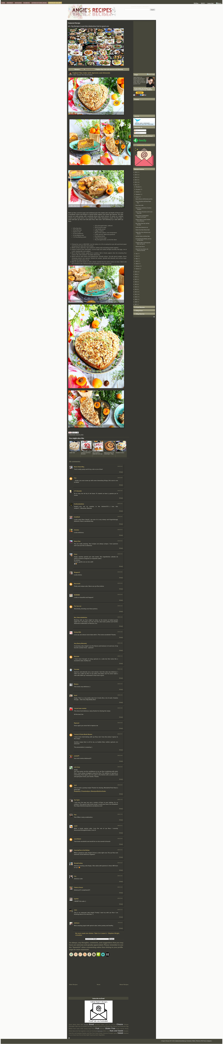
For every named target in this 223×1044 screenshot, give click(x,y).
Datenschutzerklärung (180, 1041)
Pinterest (198, 1041)
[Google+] (80, 956)
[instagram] (94, 956)
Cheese (120, 1024)
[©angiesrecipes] (96, 65)
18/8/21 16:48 (119, 887)
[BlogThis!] (74, 432)
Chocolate (71, 1026)
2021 (136, 184)
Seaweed (71, 1035)
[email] (107, 956)
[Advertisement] (144, 47)
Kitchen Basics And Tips (74, 1031)
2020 (136, 271)
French (93, 1028)
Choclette (76, 669)
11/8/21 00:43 (119, 466)
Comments (137, 133)
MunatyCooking (78, 863)
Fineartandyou (85, 791)
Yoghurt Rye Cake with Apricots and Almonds (91, 73)
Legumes (83, 1031)
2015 (136, 284)
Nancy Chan (77, 541)
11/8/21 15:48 (119, 631)
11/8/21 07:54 (119, 553)
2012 (136, 291)
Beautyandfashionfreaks (98, 791)
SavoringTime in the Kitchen (81, 850)
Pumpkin (110, 1033)
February (138, 266)
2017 (136, 279)
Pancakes (126, 1031)
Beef (82, 1024)
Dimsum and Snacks (104, 1026)
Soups (74, 1035)
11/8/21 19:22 (119, 669)
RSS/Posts (196, 3)
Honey (126, 1028)
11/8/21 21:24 (119, 683)
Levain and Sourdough (91, 1031)
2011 (136, 294)
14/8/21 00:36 (119, 849)
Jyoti (75, 785)
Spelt (87, 1035)
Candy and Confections (110, 1024)
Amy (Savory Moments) (80, 643)
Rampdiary (77, 791)
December (138, 186)
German (102, 1028)
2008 (136, 301)
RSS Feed (203, 1041)
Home (82, 69)
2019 (136, 274)
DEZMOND (77, 595)
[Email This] (73, 432)
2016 (136, 281)
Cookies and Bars (88, 1026)
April (137, 261)
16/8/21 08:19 (119, 862)
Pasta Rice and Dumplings (75, 1033)
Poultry (100, 1033)
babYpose (76, 923)
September (138, 194)
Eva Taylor (77, 800)
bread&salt (77, 517)
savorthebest (77, 839)
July (137, 253)
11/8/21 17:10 (119, 656)
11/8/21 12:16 (119, 605)
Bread (91, 1024)
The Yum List (77, 606)
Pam (75, 814)
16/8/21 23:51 (119, 875)
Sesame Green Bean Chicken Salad (143, 229)
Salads (120, 1033)
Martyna (76, 684)
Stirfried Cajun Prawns (140, 246)
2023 (136, 179)
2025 (136, 174)
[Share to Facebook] (78, 432)
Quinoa (115, 1033)
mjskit (75, 826)
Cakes (74, 74)
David (75, 695)
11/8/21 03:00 (119, 490)
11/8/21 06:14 (119, 529)
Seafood (126, 1033)
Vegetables (102, 1035)
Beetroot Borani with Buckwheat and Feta (144, 198)
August (137, 196)
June (137, 256)
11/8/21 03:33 (119, 503)
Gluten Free (110, 1028)
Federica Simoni (78, 887)
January (137, 268)
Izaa (75, 876)
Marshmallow (100, 1031)
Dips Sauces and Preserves (118, 1026)
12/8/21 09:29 (119, 766)
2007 (136, 304)
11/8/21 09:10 (119, 583)
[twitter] (71, 956)
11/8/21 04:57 (119, 516)
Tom (75, 478)
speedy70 (76, 756)
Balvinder (76, 656)
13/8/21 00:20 (119, 838)
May (137, 258)
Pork (93, 1033)
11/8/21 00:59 (119, 477)
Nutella (108, 1031)
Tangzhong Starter (94, 1035)
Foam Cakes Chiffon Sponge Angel (82, 1028)
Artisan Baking (72, 1024)
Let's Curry (77, 767)
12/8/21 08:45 (119, 755)
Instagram (209, 1041)
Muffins (104, 1031)
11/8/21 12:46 (119, 617)
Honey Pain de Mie (139, 205)
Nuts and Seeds (90, 69)
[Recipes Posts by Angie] (99, 1022)
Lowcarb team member (80, 708)
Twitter (193, 1041)
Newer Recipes (124, 984)
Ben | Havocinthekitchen (80, 617)
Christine (76, 530)
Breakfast (97, 1024)
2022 (136, 182)
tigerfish (76, 898)
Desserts (79, 74)
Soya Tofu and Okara (81, 1035)
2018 (136, 276)
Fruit (83, 74)
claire (75, 910)
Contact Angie (210, 3)
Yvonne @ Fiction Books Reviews (83, 734)
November (138, 189)
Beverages (86, 1024)
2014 (136, 286)
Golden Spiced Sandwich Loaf (142, 227)
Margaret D (77, 572)
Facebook (189, 1041)
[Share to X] (76, 432)
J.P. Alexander (78, 491)
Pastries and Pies (87, 1033)
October (137, 191)
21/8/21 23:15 (119, 909)
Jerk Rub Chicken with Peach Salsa (143, 236)
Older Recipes (73, 984)
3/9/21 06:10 (120, 922)
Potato (96, 1033)
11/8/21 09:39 (119, 594)
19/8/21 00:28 (119, 898)
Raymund (76, 723)
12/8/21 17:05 (119, 799)
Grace (75, 554)
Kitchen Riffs (77, 632)
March (137, 263)
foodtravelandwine (79, 504)
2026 (136, 172)
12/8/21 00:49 (119, 722)
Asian (78, 1024)
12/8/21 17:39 (119, 814)
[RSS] (85, 956)
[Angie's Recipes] (92, 19)
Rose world (77, 583)
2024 (136, 177)
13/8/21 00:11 (119, 825)
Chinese (126, 1024)
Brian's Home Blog (79, 466)
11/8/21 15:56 (119, 643)
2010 (136, 296)
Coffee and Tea (78, 1026)
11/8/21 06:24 (119, 540)
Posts (136, 130)
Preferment (105, 1033)
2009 (136, 299)
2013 (136, 289)
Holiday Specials (120, 1028)
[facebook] (89, 956)
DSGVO (203, 3)
